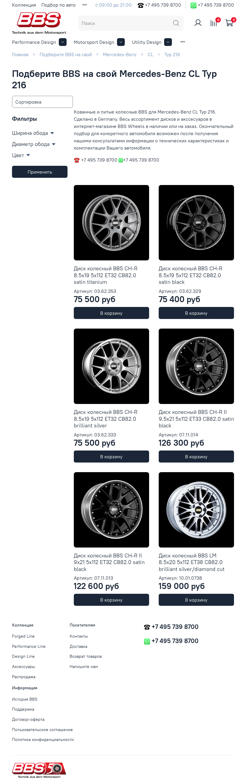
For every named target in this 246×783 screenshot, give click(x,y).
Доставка (78, 646)
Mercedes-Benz (119, 54)
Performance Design (34, 42)
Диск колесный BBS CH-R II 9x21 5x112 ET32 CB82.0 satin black (109, 562)
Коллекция (24, 5)
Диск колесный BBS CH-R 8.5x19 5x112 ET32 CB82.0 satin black (190, 275)
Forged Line (23, 636)
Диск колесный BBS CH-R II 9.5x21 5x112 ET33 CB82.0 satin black (196, 418)
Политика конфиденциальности (43, 739)
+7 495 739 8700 (163, 5)
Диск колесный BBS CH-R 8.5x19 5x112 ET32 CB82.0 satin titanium (105, 275)
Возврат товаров (86, 656)
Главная (20, 54)
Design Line (23, 656)
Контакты (79, 636)
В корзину (111, 313)
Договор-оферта (28, 719)
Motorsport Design (94, 42)
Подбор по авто (58, 5)
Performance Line (29, 646)
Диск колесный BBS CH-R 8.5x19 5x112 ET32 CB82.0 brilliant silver (105, 418)
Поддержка (23, 709)
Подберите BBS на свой (66, 54)
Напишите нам (84, 666)
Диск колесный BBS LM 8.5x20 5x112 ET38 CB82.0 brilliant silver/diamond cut (191, 562)
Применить (40, 172)
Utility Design (146, 42)
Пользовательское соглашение (42, 729)
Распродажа (23, 676)
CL (150, 54)
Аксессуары (23, 666)
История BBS (25, 699)
